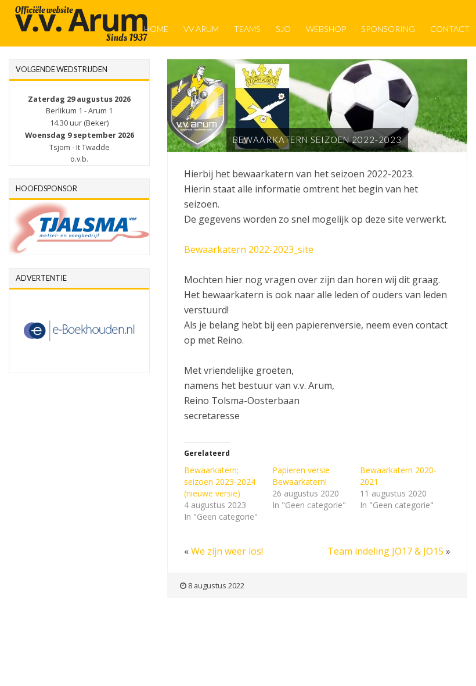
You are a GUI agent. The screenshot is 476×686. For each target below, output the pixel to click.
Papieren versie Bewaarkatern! (301, 476)
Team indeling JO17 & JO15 (385, 551)
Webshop (326, 29)
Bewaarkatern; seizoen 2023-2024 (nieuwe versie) (219, 482)
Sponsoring (388, 29)
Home (156, 29)
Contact (450, 29)
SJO (283, 29)
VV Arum (201, 29)
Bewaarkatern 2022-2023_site (248, 249)
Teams (247, 29)
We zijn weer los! (227, 551)
